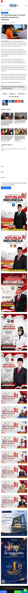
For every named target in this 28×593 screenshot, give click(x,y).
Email (2, 171)
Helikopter (12, 93)
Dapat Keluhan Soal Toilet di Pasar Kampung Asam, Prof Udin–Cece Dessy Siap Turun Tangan (7, 138)
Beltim (5, 93)
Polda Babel (22, 93)
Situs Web (3, 177)
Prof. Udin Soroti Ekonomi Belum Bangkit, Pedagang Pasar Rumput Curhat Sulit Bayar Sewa (7, 122)
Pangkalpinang (8, 9)
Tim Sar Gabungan (14, 96)
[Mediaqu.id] (14, 5)
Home (3, 9)
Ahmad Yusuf (4, 22)
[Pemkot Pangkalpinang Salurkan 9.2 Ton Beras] (21, 116)
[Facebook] (3, 101)
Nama (2, 166)
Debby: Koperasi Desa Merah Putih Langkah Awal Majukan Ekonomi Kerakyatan (20, 138)
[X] (6, 101)
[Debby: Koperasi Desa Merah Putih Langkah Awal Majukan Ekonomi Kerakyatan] (21, 131)
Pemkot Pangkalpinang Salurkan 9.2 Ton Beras (20, 121)
